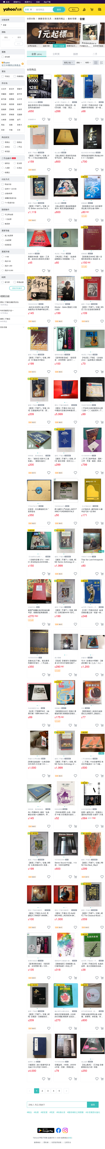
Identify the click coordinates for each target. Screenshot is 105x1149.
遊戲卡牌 (46, 46)
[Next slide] (76, 86)
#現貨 (52, 1112)
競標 (75, 54)
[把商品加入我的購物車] (48, 119)
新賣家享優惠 (98, 46)
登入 (74, 9)
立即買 (56, 54)
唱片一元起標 (59, 46)
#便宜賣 (44, 1112)
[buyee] (12, 64)
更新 (70, 1137)
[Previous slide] (55, 86)
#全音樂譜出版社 (93, 1112)
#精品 (29, 1112)
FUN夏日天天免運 (86, 46)
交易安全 (67, 1142)
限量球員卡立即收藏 (73, 46)
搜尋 (93, 1104)
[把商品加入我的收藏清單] (43, 119)
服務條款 (37, 1142)
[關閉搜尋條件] (31, 9)
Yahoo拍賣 (12, 9)
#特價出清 (60, 1112)
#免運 (36, 1112)
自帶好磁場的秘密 (34, 46)
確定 (18, 43)
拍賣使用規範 (56, 1142)
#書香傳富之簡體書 (75, 1112)
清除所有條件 (17, 288)
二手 (95, 54)
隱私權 (46, 1142)
